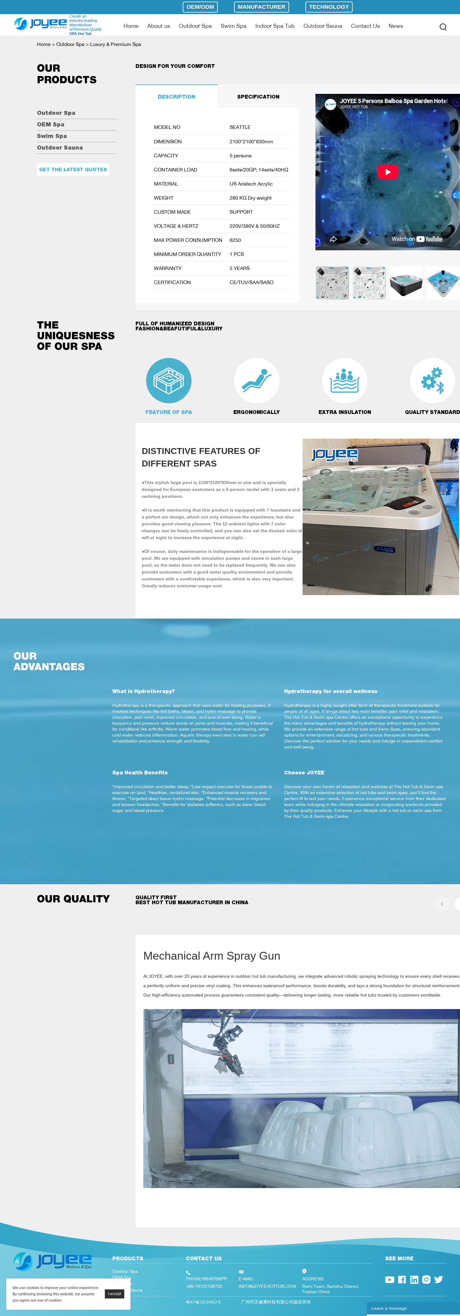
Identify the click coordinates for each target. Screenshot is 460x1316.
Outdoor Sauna (323, 25)
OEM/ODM (200, 7)
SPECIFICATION (258, 97)
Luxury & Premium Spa (115, 44)
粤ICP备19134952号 (203, 1302)
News (396, 25)
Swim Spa (234, 25)
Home (131, 25)
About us (158, 25)
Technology (329, 7)
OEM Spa (50, 124)
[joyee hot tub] (52, 1272)
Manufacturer (261, 7)
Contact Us (365, 25)
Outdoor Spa (195, 25)
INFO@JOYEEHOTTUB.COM (267, 1286)
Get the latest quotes (73, 169)
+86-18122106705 (204, 1286)
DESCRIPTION (176, 97)
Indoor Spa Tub (275, 25)
